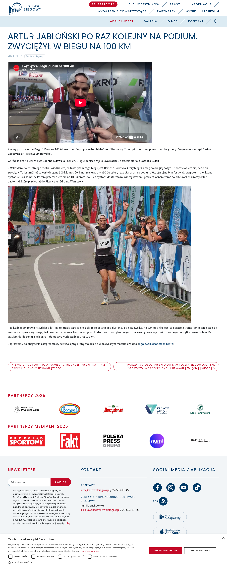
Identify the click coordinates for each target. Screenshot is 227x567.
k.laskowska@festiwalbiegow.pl (99, 510)
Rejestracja (103, 4)
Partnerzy (166, 11)
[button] (76, 563)
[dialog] (113, 550)
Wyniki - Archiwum (202, 11)
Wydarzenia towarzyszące (122, 11)
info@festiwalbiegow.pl (95, 490)
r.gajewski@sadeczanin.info (156, 344)
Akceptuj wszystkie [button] (165, 550)
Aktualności (121, 21)
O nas (173, 21)
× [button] (223, 538)
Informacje (201, 4)
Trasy (175, 4)
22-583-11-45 (120, 490)
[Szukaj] (216, 21)
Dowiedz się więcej (91, 551)
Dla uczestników (144, 4)
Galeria (150, 21)
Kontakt (196, 21)
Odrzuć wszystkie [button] (200, 550)
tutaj (67, 523)
